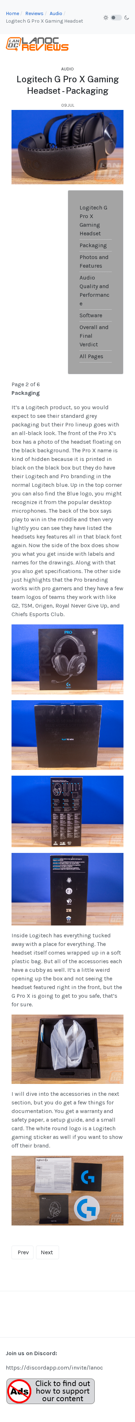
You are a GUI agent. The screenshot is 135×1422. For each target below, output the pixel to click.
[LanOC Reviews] (37, 43)
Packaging (93, 245)
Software (91, 315)
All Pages (91, 356)
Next (47, 1252)
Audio (67, 68)
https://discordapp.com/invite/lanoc (54, 1367)
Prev (23, 1252)
